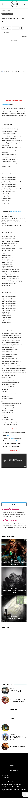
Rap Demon (10, 435)
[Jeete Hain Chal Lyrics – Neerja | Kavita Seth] (5, 690)
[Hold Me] (5, 718)
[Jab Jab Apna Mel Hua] (5, 728)
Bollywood (12, 688)
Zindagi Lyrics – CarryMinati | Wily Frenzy (11, 787)
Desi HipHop (8, 10)
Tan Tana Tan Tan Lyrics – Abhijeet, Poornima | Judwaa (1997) (18, 738)
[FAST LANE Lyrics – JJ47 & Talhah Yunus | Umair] (14, 552)
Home (2, 10)
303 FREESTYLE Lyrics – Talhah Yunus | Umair (14, 591)
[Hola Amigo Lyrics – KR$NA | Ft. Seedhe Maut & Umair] (14, 608)
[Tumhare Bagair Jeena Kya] (5, 746)
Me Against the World (15, 211)
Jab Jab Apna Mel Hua (16, 728)
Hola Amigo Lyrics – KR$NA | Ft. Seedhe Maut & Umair (14, 619)
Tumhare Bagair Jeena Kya (17, 746)
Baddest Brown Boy (13, 441)
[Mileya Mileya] (5, 709)
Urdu (11, 13)
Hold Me (12, 718)
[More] (21, 28)
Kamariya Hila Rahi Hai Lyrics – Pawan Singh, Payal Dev (18, 700)
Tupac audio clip (6, 104)
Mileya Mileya (13, 709)
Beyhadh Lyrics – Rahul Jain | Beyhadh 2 (11, 784)
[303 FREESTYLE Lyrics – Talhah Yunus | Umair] (14, 580)
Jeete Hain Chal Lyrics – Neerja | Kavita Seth (16, 691)
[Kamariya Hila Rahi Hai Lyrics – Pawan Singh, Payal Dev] (5, 700)
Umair (12, 438)
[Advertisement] (14, 55)
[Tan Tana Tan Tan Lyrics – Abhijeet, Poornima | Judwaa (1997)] (5, 737)
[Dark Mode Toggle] (24, 794)
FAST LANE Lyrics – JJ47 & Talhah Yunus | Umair (14, 563)
